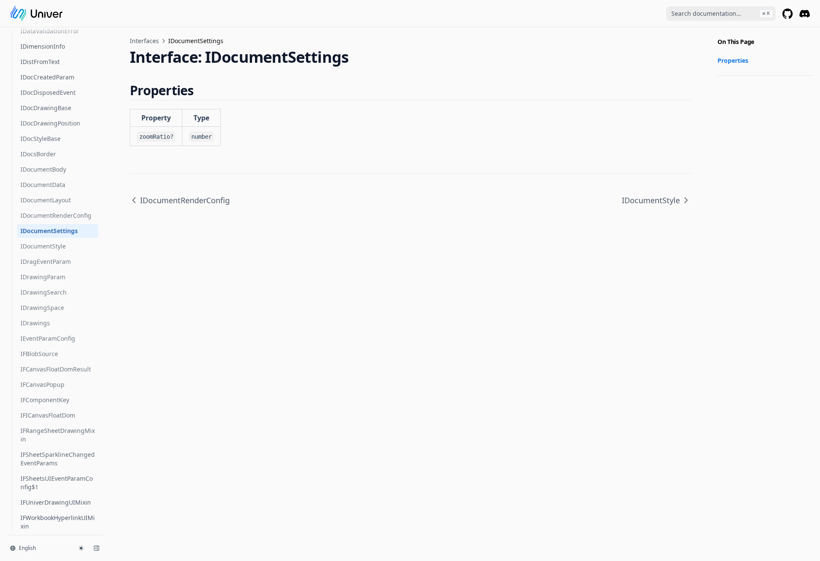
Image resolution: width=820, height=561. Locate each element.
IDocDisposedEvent (48, 92)
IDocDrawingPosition (50, 123)
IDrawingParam (42, 277)
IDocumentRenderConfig (55, 215)
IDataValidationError (49, 31)
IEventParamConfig (47, 338)
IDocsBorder (38, 154)
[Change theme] (81, 548)
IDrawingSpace (42, 308)
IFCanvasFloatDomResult (55, 369)
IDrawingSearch (43, 292)
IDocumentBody (43, 169)
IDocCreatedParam (47, 77)
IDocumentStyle (43, 246)
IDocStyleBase (40, 138)
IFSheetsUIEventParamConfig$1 (56, 482)
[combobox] (721, 13)
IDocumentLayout (45, 200)
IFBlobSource (39, 354)
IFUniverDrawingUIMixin (55, 502)
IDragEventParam (45, 261)
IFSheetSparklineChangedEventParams (57, 458)
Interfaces (144, 41)
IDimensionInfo (42, 46)
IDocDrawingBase (45, 108)
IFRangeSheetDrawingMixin (57, 435)
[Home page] (36, 13)
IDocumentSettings (49, 231)
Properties (733, 60)
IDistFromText (40, 62)
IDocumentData (42, 185)
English (27, 548)
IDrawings (35, 323)
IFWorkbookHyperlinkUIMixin (57, 522)
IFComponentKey (44, 400)
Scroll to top (732, 85)
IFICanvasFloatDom (47, 415)
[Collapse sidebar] (96, 548)
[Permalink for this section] (201, 90)
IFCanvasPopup (42, 384)
